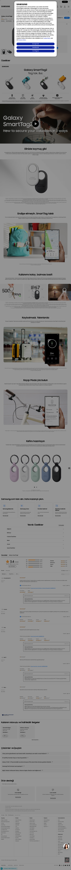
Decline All (35, 47)
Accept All (35, 44)
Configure (35, 51)
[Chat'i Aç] (66, 846)
